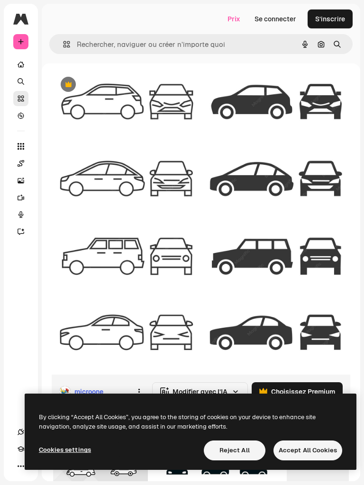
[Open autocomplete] (63, 44)
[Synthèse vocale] (20, 214)
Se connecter (275, 19)
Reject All (234, 450)
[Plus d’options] (138, 391)
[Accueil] (20, 64)
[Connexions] (20, 432)
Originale (114, 85)
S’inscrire (330, 19)
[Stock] (20, 98)
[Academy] (20, 449)
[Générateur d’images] (20, 180)
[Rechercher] (20, 81)
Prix (234, 19)
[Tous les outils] (20, 146)
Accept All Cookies (308, 450)
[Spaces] (20, 163)
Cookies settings (65, 450)
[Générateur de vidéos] (20, 197)
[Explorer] (20, 115)
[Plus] (20, 466)
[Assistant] (20, 231)
